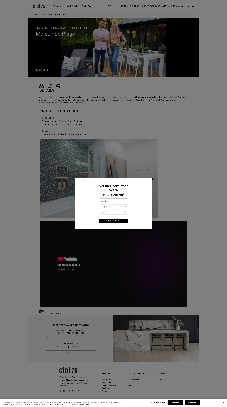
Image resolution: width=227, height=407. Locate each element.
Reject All (175, 402)
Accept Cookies (192, 402)
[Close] (223, 402)
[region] (113, 403)
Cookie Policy (85, 404)
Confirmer (113, 221)
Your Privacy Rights (157, 402)
